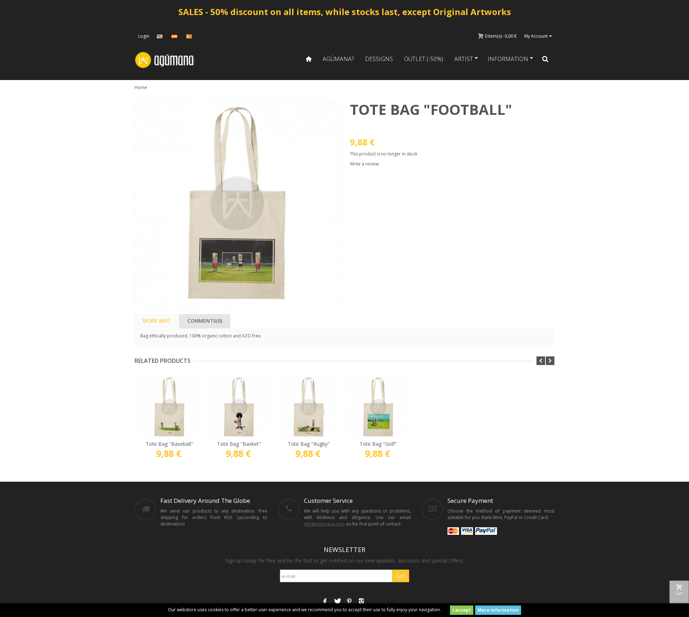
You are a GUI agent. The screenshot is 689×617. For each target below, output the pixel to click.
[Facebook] (324, 602)
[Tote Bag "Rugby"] (308, 407)
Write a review (364, 164)
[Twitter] (337, 602)
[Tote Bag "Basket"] (239, 407)
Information (508, 59)
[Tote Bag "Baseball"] (169, 407)
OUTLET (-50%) (423, 59)
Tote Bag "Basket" (239, 443)
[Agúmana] (165, 59)
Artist (463, 59)
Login (143, 36)
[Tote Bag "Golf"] (378, 407)
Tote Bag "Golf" (378, 443)
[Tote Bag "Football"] (237, 203)
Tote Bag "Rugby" (309, 443)
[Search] (545, 58)
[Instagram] (361, 602)
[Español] (175, 36)
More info (156, 320)
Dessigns (379, 59)
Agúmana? (338, 59)
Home (141, 87)
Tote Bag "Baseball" (169, 443)
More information (498, 610)
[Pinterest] (349, 602)
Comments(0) (204, 320)
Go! (400, 576)
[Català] (189, 36)
